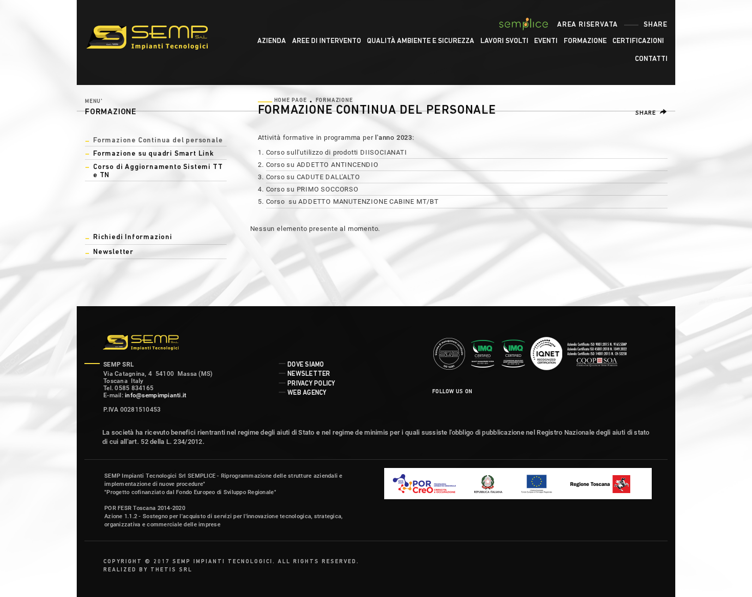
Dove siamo (305, 364)
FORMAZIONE (585, 41)
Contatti (651, 59)
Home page (290, 100)
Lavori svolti (504, 41)
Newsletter (113, 252)
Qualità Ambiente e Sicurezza (420, 41)
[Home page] (153, 36)
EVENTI (546, 41)
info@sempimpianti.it (155, 395)
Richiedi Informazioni (132, 237)
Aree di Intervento (326, 41)
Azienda (271, 41)
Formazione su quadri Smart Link (153, 154)
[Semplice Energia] (523, 24)
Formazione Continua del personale (158, 140)
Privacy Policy (311, 383)
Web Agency (307, 393)
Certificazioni (638, 41)
